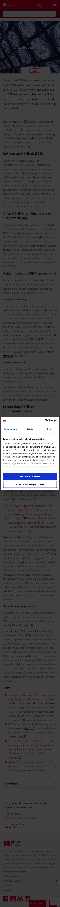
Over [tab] (49, 429)
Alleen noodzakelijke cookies (30, 484)
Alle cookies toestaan (30, 476)
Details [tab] (30, 429)
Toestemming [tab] (10, 429)
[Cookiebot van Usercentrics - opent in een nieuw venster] (44, 421)
